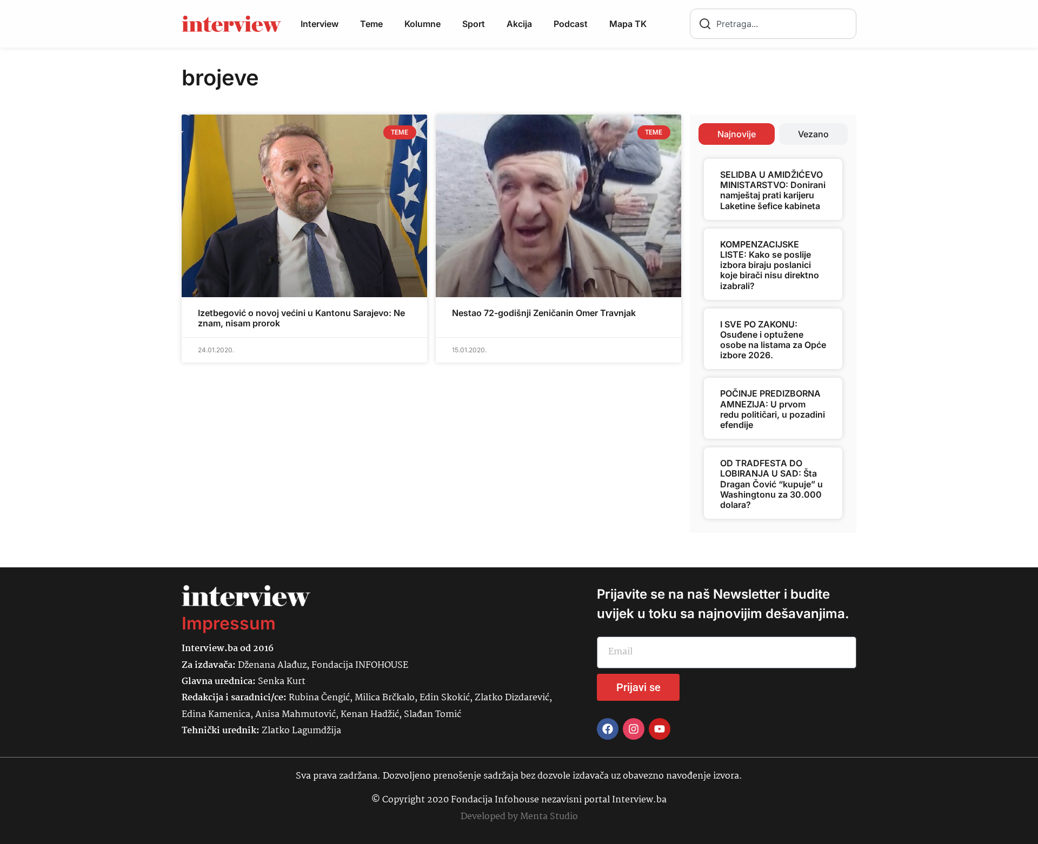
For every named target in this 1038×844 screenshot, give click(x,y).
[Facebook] (607, 729)
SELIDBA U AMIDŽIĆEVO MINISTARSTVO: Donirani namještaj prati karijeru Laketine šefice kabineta (773, 190)
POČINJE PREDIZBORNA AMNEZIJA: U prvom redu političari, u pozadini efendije (772, 409)
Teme (371, 23)
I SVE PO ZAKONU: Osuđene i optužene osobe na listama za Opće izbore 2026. (773, 340)
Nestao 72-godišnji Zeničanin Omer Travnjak (544, 312)
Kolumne (422, 23)
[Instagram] (633, 729)
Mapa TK (628, 23)
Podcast (571, 23)
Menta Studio (549, 816)
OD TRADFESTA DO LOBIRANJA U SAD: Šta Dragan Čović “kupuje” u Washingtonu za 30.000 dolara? (771, 484)
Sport (473, 23)
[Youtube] (659, 729)
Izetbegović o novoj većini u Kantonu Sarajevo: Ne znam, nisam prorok (301, 318)
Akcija (519, 23)
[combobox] (773, 24)
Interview (319, 23)
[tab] (736, 134)
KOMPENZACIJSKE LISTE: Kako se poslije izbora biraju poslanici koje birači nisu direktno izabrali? (769, 265)
